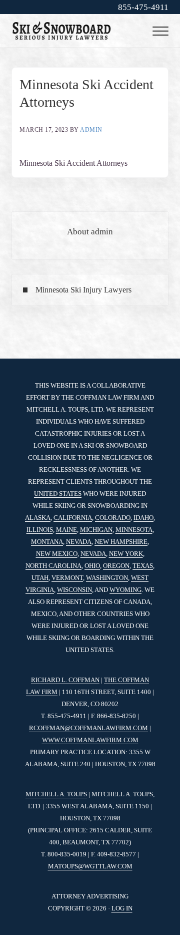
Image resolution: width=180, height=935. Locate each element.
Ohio (92, 565)
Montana (47, 541)
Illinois (39, 529)
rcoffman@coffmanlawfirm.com (88, 728)
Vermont (67, 577)
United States (58, 493)
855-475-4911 (143, 7)
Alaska (37, 517)
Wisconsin (74, 589)
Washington (107, 577)
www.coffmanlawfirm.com (90, 740)
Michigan (96, 529)
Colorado (112, 517)
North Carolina (54, 565)
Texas (142, 565)
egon (121, 565)
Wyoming (126, 589)
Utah (40, 577)
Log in (122, 908)
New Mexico (57, 553)
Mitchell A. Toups (56, 794)
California (73, 517)
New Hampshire (121, 541)
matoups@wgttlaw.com (90, 866)
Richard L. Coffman (65, 680)
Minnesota (134, 529)
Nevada (79, 541)
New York (126, 553)
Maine (66, 529)
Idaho (144, 517)
